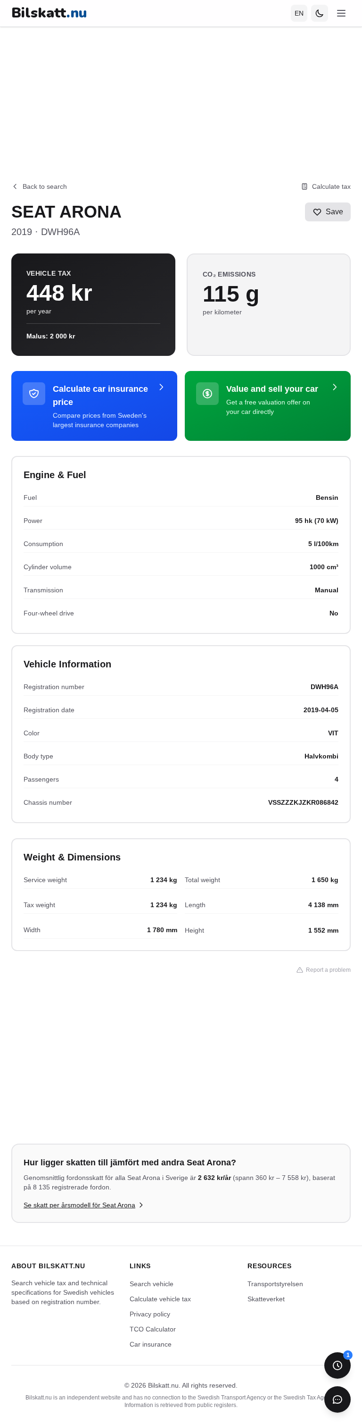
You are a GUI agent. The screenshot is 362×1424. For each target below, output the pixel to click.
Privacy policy (150, 1314)
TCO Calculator (153, 1329)
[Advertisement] (181, 93)
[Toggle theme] (319, 13)
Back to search (45, 186)
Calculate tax (331, 186)
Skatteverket (266, 1299)
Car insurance (151, 1344)
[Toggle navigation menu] (341, 13)
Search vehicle (151, 1284)
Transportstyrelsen (275, 1284)
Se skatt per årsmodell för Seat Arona (79, 1205)
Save (334, 212)
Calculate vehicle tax (160, 1299)
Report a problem (328, 970)
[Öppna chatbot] (337, 1399)
